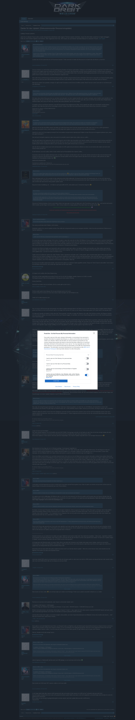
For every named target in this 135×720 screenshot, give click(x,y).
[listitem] (67, 355)
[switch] (87, 358)
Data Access (67, 386)
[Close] (94, 333)
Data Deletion (58, 386)
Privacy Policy (76, 386)
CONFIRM (56, 381)
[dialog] (67, 360)
